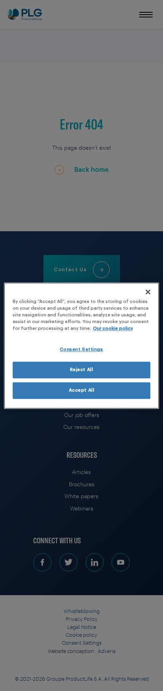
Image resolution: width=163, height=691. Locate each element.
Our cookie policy (113, 328)
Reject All (81, 369)
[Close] (148, 292)
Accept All (82, 390)
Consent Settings (81, 349)
